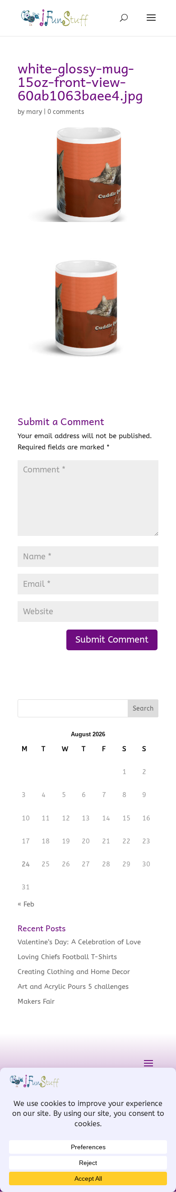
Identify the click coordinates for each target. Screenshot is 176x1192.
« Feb (26, 904)
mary (34, 112)
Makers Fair (36, 1001)
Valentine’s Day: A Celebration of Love (79, 942)
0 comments (65, 112)
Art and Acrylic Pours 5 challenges (73, 987)
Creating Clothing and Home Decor (74, 972)
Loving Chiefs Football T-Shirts (67, 957)
